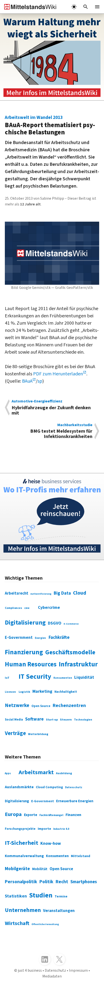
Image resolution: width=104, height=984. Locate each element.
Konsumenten (62, 678)
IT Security (35, 676)
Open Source (40, 706)
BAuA (27, 381)
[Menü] (97, 7)
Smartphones (83, 882)
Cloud (79, 593)
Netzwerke (17, 705)
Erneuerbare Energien (74, 801)
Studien (40, 895)
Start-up (52, 720)
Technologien (83, 720)
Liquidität (84, 677)
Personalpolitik (21, 881)
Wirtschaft (17, 923)
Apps (8, 773)
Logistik (24, 692)
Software (34, 719)
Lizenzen (10, 692)
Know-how (50, 843)
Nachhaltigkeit (65, 692)
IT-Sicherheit (21, 843)
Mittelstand (80, 856)
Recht (62, 881)
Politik (46, 881)
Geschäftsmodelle (70, 652)
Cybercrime (49, 608)
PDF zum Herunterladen (58, 374)
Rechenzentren (69, 705)
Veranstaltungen (59, 911)
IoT (7, 678)
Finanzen (73, 814)
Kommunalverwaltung (24, 856)
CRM (26, 608)
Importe (44, 828)
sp (39, 381)
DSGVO (54, 623)
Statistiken (16, 896)
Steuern (66, 719)
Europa (13, 814)
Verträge (15, 733)
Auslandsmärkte (19, 787)
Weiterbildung (38, 734)
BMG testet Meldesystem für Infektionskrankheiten (61, 431)
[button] (85, 7)
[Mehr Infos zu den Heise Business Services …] (52, 516)
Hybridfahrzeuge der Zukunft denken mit (51, 407)
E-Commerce (71, 624)
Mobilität (39, 869)
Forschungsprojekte (20, 829)
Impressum (78, 970)
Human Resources (31, 664)
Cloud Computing (49, 787)
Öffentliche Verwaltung (45, 924)
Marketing (42, 691)
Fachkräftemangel (51, 815)
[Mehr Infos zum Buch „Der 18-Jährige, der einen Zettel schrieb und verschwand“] (52, 57)
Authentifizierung (41, 594)
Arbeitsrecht (16, 593)
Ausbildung (64, 773)
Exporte (30, 814)
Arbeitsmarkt (36, 772)
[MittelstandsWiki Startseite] (28, 7)
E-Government (19, 638)
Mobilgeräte (17, 868)
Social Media (14, 719)
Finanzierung (24, 652)
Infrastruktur (78, 664)
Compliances (13, 608)
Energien (40, 638)
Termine (61, 896)
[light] (74, 7)
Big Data (62, 593)
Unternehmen (23, 910)
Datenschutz (73, 787)
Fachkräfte (59, 637)
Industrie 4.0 (61, 829)
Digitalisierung (25, 622)
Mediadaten (52, 976)
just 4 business (30, 970)
